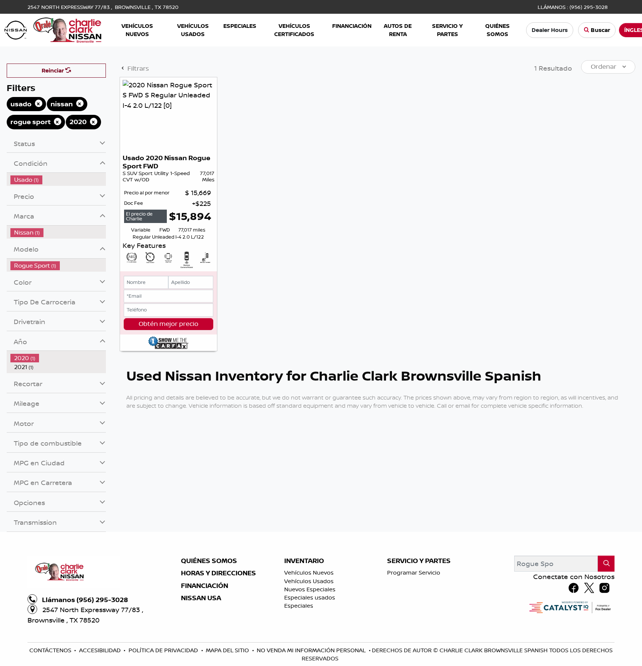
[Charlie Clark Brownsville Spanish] (53, 29)
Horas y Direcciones (218, 573)
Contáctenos (51, 650)
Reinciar (53, 70)
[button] (137, 30)
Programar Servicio (413, 572)
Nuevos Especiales (309, 589)
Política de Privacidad (164, 650)
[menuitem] (58, 179)
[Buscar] (606, 564)
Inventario (304, 561)
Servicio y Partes (419, 561)
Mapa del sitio (228, 650)
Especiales (298, 606)
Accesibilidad (100, 650)
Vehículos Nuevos (309, 572)
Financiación (204, 585)
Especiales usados (309, 597)
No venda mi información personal (312, 650)
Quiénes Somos (209, 561)
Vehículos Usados (309, 581)
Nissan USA (201, 598)
